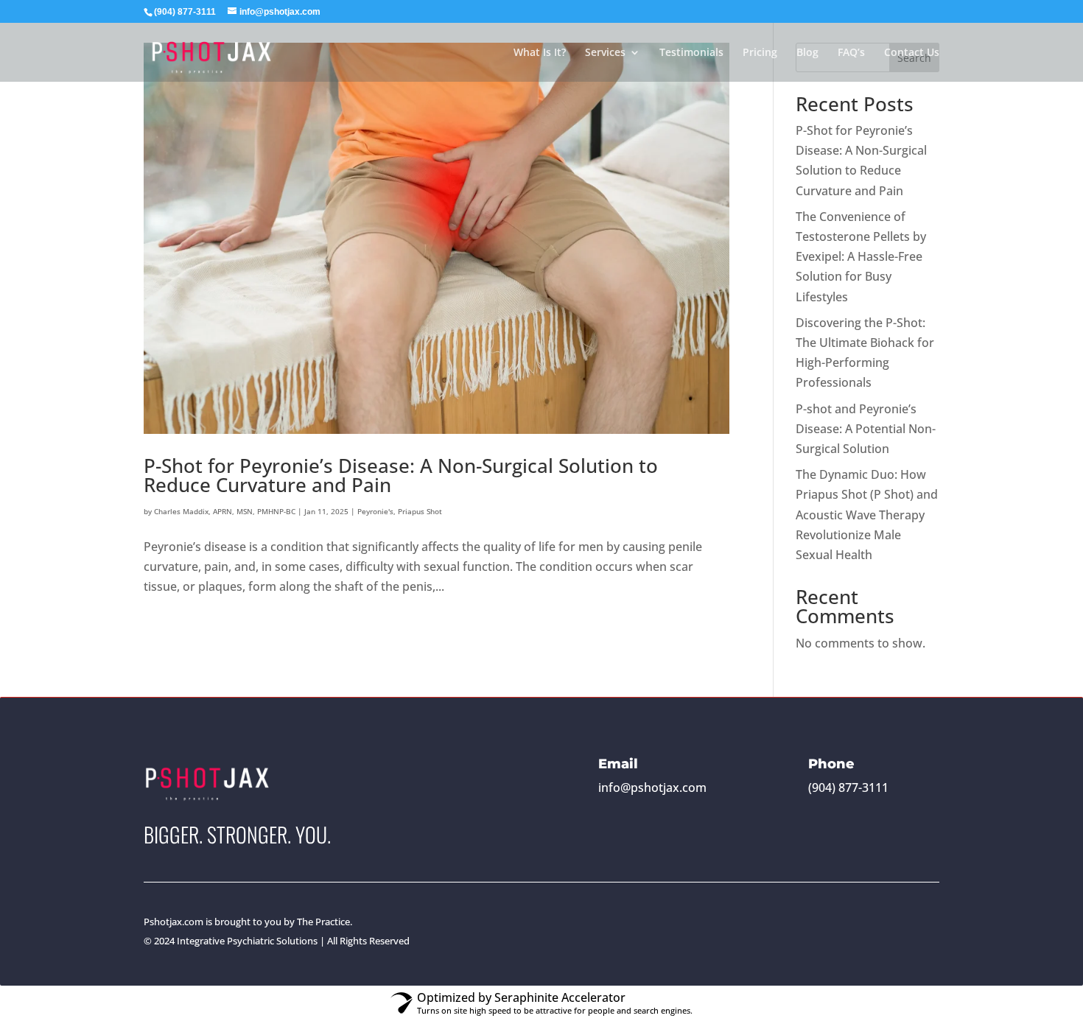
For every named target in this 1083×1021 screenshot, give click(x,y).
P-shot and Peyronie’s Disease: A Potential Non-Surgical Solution (866, 429)
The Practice (323, 921)
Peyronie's (375, 511)
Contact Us (911, 53)
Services (605, 53)
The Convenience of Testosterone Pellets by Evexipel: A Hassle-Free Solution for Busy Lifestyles (861, 256)
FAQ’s (851, 53)
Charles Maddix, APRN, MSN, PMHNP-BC (224, 511)
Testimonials (691, 53)
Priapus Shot (420, 511)
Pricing (760, 53)
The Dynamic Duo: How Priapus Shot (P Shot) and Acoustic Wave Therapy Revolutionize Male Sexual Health (867, 514)
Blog (807, 53)
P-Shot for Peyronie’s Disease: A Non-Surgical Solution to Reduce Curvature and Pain (401, 475)
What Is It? (540, 53)
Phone (831, 764)
